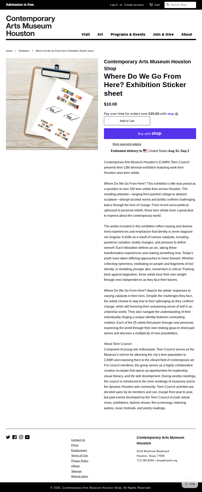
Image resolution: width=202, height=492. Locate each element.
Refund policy (79, 476)
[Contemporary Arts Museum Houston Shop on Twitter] (8, 438)
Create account (133, 4)
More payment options (127, 144)
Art (100, 34)
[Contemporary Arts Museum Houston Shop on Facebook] (14, 438)
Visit (86, 34)
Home (9, 51)
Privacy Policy (79, 460)
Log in (114, 4)
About (186, 34)
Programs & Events (128, 34)
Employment (79, 450)
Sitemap (76, 471)
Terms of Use (79, 455)
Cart (157, 4)
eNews (75, 465)
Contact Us (78, 440)
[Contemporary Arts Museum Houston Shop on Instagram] (21, 438)
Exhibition (24, 51)
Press (74, 445)
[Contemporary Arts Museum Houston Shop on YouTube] (27, 438)
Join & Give (163, 34)
